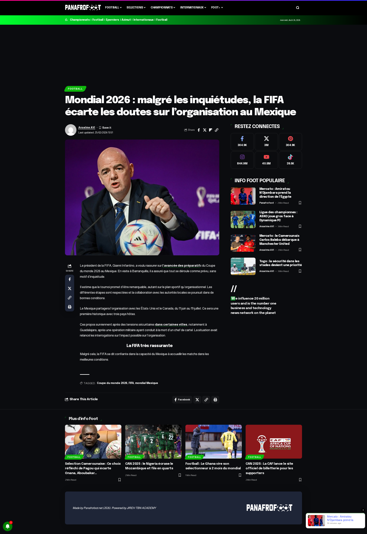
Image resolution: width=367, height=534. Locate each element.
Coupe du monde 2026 (112, 383)
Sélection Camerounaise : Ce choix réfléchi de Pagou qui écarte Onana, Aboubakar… (93, 468)
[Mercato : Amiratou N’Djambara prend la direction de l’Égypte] (243, 196)
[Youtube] (266, 160)
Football (97, 20)
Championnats (80, 20)
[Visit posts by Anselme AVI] (70, 130)
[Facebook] (242, 141)
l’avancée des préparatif (181, 265)
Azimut (126, 20)
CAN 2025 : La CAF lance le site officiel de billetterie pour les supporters (269, 468)
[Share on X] (204, 130)
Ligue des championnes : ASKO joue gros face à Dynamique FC (278, 216)
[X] (266, 141)
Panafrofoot (266, 203)
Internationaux (143, 20)
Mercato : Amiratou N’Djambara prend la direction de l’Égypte (275, 193)
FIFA (131, 383)
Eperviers (112, 20)
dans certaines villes (171, 324)
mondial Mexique (146, 383)
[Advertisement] (183, 53)
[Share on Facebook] (198, 130)
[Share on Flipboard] (210, 130)
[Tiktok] (290, 160)
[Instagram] (242, 160)
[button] (297, 7)
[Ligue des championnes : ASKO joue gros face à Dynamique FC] (243, 219)
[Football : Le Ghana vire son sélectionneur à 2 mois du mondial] (213, 442)
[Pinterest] (290, 141)
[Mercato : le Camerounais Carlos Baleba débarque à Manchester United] (243, 243)
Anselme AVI (86, 127)
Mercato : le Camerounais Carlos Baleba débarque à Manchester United (279, 240)
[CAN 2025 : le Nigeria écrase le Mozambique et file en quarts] (153, 442)
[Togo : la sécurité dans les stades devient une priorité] (243, 266)
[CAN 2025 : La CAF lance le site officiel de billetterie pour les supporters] (274, 442)
